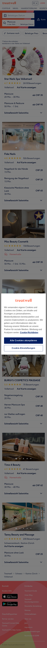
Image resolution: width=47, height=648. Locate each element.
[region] (23, 324)
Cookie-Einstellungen (23, 348)
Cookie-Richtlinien (29, 332)
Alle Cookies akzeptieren (23, 340)
